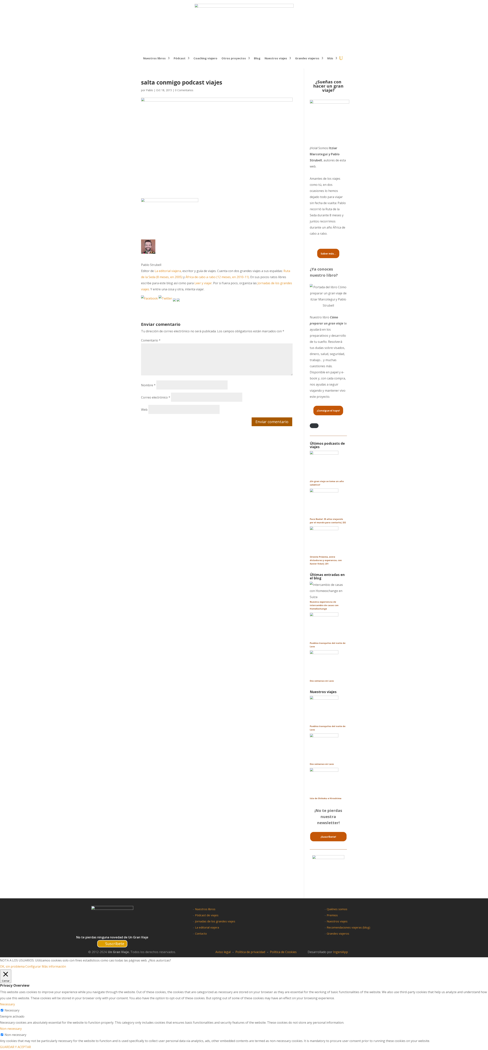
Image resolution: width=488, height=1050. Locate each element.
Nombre (148, 385)
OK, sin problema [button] (12, 966)
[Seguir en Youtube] (123, 929)
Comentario (151, 340)
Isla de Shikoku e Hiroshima (325, 798)
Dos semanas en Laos (322, 680)
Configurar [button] (33, 966)
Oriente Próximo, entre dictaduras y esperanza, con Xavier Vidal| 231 (326, 560)
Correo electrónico (155, 397)
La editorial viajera (168, 271)
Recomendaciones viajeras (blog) (348, 927)
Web (144, 409)
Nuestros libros (154, 58)
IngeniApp (340, 952)
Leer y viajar (203, 283)
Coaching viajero (205, 58)
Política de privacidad (250, 952)
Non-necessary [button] (11, 1029)
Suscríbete (114, 943)
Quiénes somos (337, 909)
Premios (332, 915)
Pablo (149, 90)
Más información (54, 966)
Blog (257, 58)
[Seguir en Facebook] (101, 929)
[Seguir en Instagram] (115, 929)
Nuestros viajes (337, 921)
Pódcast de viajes (206, 915)
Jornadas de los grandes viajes (215, 921)
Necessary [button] (7, 1004)
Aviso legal (223, 952)
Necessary (12, 1010)
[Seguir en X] (108, 929)
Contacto (201, 933)
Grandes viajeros (338, 933)
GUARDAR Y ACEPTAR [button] (15, 1047)
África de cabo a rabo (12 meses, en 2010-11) (217, 277)
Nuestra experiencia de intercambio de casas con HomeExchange (324, 605)
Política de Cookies (283, 952)
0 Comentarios (184, 90)
